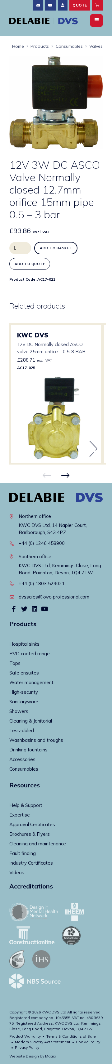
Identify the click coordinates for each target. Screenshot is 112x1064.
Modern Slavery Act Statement (42, 1042)
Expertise (19, 815)
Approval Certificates (32, 824)
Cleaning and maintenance (37, 844)
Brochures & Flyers (29, 834)
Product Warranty (25, 1036)
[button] (92, 66)
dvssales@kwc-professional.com (54, 597)
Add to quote (30, 264)
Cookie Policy (88, 1042)
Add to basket (56, 248)
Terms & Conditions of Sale (71, 1036)
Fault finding (22, 853)
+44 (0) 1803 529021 (42, 583)
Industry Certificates (31, 863)
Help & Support (25, 805)
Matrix (50, 1056)
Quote (79, 5)
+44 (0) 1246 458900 (42, 543)
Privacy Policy (27, 1047)
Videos (16, 872)
